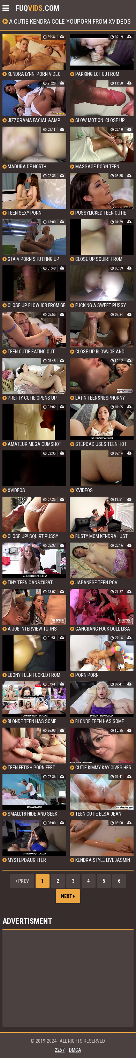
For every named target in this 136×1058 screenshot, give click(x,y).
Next (67, 896)
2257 (60, 1050)
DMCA (75, 1050)
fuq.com (37, 8)
